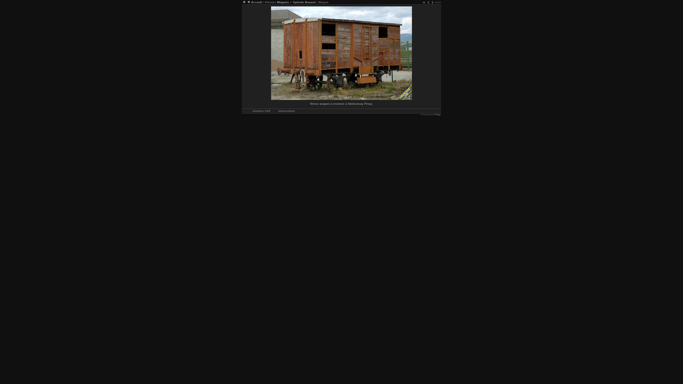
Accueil (256, 2)
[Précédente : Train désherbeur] (428, 2)
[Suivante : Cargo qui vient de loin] (432, 2)
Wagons (283, 2)
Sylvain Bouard (304, 2)
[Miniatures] (424, 2)
